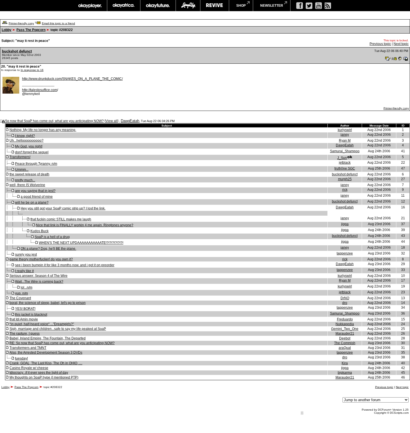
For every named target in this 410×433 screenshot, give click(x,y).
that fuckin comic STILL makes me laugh (60, 219)
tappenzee (345, 253)
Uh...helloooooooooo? (26, 140)
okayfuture (158, 5)
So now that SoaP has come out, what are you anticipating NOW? (54, 121)
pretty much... (25, 180)
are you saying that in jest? (35, 191)
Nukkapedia (345, 324)
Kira (345, 363)
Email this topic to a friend (58, 23)
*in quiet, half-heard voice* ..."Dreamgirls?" (41, 324)
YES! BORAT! (25, 309)
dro (344, 303)
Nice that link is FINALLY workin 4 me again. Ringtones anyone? (84, 225)
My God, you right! (28, 146)
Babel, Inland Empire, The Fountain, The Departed (47, 338)
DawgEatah (130, 121)
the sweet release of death (29, 174)
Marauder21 (345, 334)
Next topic (401, 44)
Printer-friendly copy (21, 23)
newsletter (271, 6)
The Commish (344, 343)
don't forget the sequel (32, 152)
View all (111, 121)
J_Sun (342, 158)
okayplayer (90, 5)
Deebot (344, 338)
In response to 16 (32, 70)
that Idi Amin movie (23, 319)
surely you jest (26, 254)
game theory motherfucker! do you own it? (41, 259)
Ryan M (345, 140)
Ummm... (21, 170)
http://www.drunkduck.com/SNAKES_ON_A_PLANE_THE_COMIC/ (72, 79)
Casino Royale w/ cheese (28, 368)
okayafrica (123, 5)
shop (241, 6)
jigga (345, 224)
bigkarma (345, 373)
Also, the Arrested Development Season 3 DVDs (45, 353)
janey (345, 135)
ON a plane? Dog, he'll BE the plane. (48, 249)
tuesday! (21, 358)
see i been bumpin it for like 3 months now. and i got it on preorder (64, 265)
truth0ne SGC (344, 168)
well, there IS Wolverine (27, 185)
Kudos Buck (39, 231)
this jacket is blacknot (31, 315)
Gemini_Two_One (344, 329)
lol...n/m (26, 287)
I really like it (24, 271)
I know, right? (25, 136)
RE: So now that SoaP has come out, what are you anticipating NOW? (62, 343)
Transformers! (19, 157)
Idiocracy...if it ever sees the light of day (38, 373)
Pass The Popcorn (30, 30)
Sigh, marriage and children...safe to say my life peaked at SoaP (57, 329)
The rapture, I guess (24, 334)
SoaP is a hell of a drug (52, 237)
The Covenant (20, 298)
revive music (215, 5)
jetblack (345, 163)
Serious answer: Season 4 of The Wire (38, 276)
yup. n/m (21, 293)
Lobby (6, 30)
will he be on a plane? (32, 202)
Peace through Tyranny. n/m (36, 164)
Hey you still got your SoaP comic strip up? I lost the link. (63, 208)
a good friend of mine (37, 197)
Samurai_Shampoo (345, 151)
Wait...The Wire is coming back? (39, 282)
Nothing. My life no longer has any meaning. (42, 130)
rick (345, 190)
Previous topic (380, 44)
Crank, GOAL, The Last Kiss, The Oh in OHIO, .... (45, 363)
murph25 (345, 179)
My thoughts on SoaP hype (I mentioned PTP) (43, 377)
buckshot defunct (17, 51)
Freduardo (345, 319)
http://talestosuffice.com (39, 90)
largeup (188, 5)
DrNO (345, 298)
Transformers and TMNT (27, 348)
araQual (345, 348)
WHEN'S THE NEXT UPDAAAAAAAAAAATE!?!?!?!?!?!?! (81, 243)
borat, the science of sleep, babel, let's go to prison (47, 303)
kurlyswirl (345, 130)
